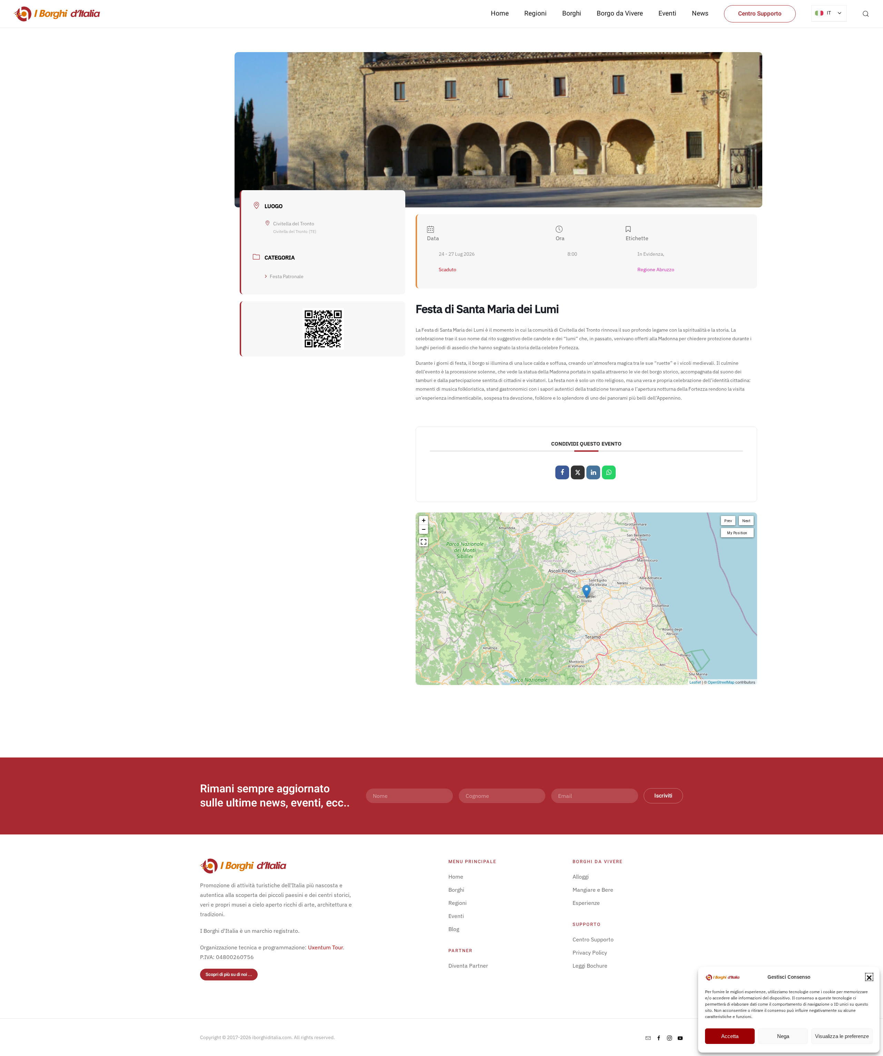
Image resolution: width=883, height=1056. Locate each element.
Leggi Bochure (590, 965)
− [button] (424, 529)
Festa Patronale (287, 276)
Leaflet (695, 682)
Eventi (667, 13)
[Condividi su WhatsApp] (609, 472)
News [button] (700, 13)
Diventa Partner (468, 965)
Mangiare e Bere (593, 889)
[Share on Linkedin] (593, 472)
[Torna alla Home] (57, 14)
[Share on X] (578, 472)
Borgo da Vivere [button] (620, 13)
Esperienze (586, 902)
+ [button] (424, 520)
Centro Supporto (760, 13)
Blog (453, 929)
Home (500, 13)
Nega (783, 1036)
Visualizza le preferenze (842, 1036)
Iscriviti (663, 796)
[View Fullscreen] (423, 541)
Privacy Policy (590, 952)
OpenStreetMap (721, 682)
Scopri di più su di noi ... (229, 974)
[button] (869, 977)
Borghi (571, 13)
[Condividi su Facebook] (562, 472)
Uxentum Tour (325, 947)
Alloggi (581, 876)
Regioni (457, 902)
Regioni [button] (535, 13)
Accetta (729, 1036)
